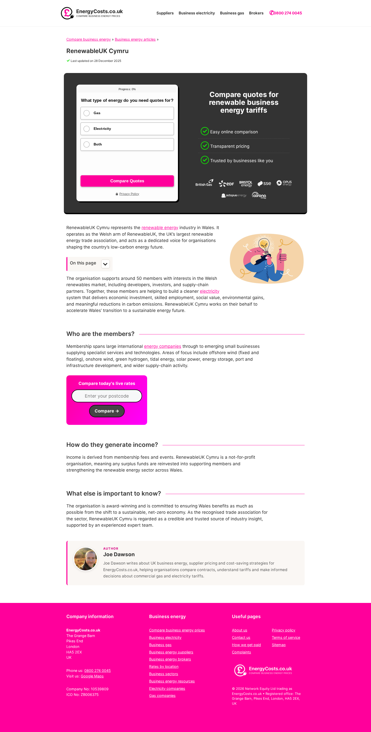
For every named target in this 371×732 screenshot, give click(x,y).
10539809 (100, 689)
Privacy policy (283, 630)
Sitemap (279, 645)
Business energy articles (135, 39)
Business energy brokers (170, 659)
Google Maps (92, 676)
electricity (209, 291)
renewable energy (160, 227)
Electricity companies (167, 688)
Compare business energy (88, 39)
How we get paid (246, 645)
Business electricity (197, 13)
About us (239, 630)
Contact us (241, 637)
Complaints (241, 652)
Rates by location (163, 666)
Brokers (256, 13)
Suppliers (165, 13)
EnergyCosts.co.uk (99, 11)
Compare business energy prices (177, 630)
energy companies (162, 346)
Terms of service (286, 637)
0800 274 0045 (288, 13)
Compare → (107, 410)
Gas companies (162, 695)
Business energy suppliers (171, 652)
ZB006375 (90, 694)
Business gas (232, 13)
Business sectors (163, 674)
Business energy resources (172, 681)
